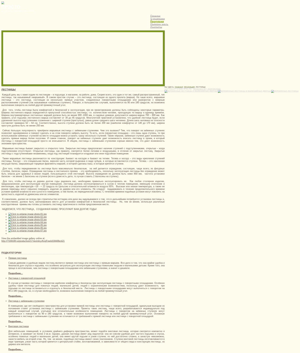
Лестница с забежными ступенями (26, 301)
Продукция (157, 21)
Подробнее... (15, 273)
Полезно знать (159, 24)
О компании (157, 18)
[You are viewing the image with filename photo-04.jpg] (27, 222)
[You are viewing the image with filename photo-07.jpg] (27, 230)
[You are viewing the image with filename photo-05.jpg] (27, 225)
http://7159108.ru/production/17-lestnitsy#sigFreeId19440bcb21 (33, 241)
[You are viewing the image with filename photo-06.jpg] (27, 228)
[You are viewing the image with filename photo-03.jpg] (27, 219)
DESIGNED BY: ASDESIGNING (207, 89)
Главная (155, 15)
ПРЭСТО (10, 6)
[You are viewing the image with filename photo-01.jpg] (27, 214)
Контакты (156, 26)
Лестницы (8, 89)
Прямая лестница (17, 258)
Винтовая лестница (18, 326)
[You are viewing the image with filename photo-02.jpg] (27, 217)
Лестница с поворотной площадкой (26, 278)
